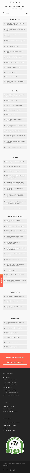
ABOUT (23, 6)
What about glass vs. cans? (12, 346)
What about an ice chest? (12, 332)
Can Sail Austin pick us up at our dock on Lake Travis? (15, 301)
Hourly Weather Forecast (11, 423)
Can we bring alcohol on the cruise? (14, 328)
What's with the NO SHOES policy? (14, 105)
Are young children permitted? (13, 67)
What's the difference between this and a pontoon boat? (15, 136)
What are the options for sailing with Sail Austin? (15, 30)
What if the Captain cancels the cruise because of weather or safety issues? (15, 183)
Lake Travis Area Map (10, 425)
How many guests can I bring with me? (15, 161)
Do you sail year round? (11, 76)
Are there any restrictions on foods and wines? (15, 323)
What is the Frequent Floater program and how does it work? (16, 281)
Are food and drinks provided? (13, 337)
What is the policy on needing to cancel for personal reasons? (16, 248)
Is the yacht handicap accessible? (14, 147)
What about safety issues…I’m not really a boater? (16, 35)
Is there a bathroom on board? (13, 110)
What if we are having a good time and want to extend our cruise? (15, 265)
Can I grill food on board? (12, 342)
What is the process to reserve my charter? (14, 221)
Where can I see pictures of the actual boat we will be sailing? (15, 24)
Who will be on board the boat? (13, 166)
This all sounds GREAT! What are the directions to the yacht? (14, 307)
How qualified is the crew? (12, 46)
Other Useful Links (9, 430)
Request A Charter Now (15, 362)
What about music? (10, 114)
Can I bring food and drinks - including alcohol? (14, 52)
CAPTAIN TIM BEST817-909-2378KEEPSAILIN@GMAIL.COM (10, 409)
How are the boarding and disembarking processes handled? (15, 95)
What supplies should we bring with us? (15, 62)
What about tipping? (11, 270)
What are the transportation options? (15, 296)
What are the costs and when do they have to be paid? (16, 231)
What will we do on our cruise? (13, 171)
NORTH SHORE (16, 6)
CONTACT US (11, 8)
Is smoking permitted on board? (13, 131)
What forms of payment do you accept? (15, 259)
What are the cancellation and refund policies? (15, 275)
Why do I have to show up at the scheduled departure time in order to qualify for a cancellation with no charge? (16, 202)
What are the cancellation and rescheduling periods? (13, 243)
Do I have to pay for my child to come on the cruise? (15, 254)
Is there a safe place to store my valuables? (13, 120)
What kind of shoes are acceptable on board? (15, 57)
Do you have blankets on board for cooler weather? (15, 142)
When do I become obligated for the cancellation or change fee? (14, 237)
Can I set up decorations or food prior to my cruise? (15, 82)
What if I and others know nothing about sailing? (15, 41)
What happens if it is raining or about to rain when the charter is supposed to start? (15, 195)
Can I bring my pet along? (12, 72)
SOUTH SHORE (8, 6)
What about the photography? (13, 207)
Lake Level (6, 428)
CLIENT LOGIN (19, 8)
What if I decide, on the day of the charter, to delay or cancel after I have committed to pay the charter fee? (16, 177)
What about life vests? (11, 100)
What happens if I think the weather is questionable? (15, 189)
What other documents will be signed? (15, 226)
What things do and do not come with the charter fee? (15, 126)
